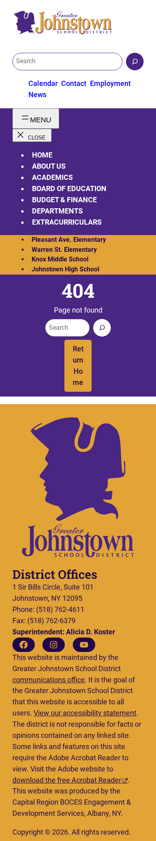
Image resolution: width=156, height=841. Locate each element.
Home (42, 155)
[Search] (135, 61)
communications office (48, 680)
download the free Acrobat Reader (66, 780)
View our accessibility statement (85, 713)
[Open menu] (35, 118)
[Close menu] (31, 135)
